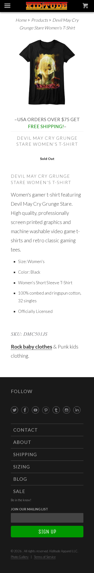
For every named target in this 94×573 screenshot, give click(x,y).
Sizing (21, 466)
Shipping (25, 454)
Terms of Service (45, 557)
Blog (20, 479)
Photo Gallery (19, 557)
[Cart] (86, 7)
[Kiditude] (47, 6)
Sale (19, 491)
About (22, 442)
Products (39, 20)
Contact (25, 430)
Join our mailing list (29, 509)
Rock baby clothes (31, 346)
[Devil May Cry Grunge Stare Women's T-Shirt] (47, 72)
